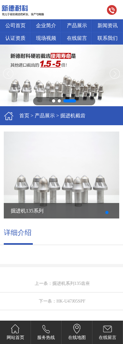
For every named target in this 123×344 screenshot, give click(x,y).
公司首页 (15, 25)
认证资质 (15, 38)
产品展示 (77, 25)
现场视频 (46, 38)
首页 (24, 115)
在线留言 (77, 38)
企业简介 (46, 25)
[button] (58, 100)
